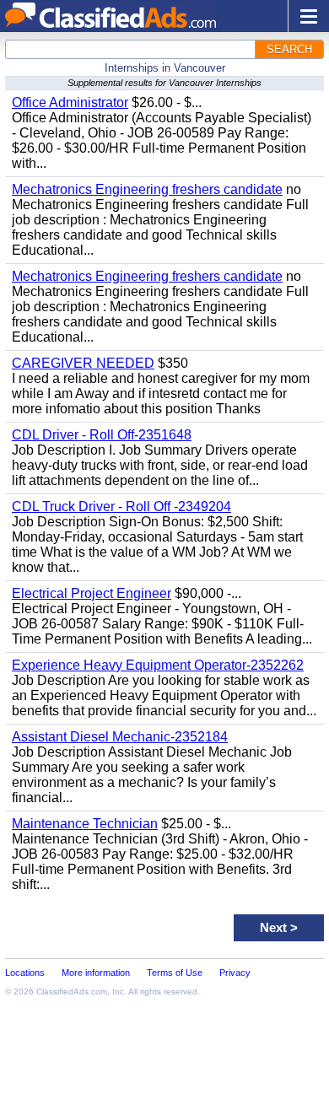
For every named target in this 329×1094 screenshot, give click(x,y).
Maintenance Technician (85, 823)
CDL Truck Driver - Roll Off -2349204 (121, 506)
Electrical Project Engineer (91, 593)
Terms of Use (174, 972)
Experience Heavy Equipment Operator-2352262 (158, 665)
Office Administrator (70, 102)
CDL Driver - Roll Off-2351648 (101, 435)
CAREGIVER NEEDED (83, 363)
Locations (25, 972)
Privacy (235, 972)
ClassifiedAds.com (71, 991)
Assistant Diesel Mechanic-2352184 (120, 737)
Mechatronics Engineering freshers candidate (147, 189)
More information (96, 972)
